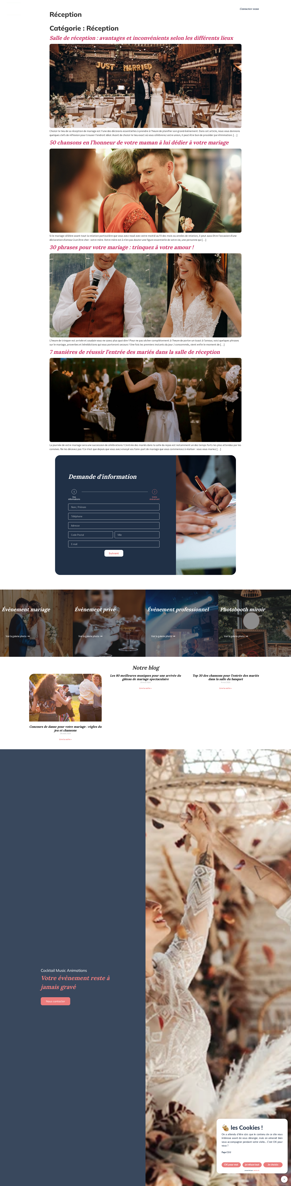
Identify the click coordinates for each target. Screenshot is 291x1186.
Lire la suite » (65, 739)
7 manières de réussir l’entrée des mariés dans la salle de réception (135, 351)
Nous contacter (55, 1001)
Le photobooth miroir (125, 8)
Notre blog (182, 8)
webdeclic (256, 1170)
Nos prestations (42, 8)
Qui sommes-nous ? (75, 8)
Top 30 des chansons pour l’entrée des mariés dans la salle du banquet (225, 677)
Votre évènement (154, 498)
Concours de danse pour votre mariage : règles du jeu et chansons (65, 728)
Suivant (114, 553)
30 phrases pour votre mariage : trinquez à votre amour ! (121, 247)
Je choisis (273, 1165)
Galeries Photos (159, 8)
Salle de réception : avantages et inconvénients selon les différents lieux (141, 37)
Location (99, 8)
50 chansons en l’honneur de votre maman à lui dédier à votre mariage (139, 142)
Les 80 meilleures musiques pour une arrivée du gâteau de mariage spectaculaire (145, 677)
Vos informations (74, 498)
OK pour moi (231, 1165)
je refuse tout (252, 1165)
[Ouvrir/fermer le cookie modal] (284, 1179)
